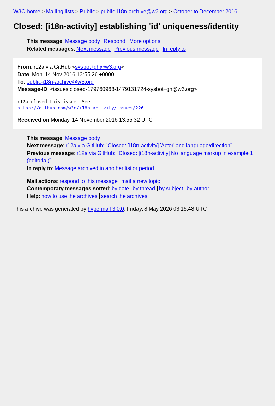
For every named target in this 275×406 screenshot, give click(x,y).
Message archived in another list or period (104, 168)
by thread (144, 188)
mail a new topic (140, 181)
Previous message (136, 49)
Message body (82, 41)
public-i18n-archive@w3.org (134, 11)
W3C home (26, 11)
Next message (93, 49)
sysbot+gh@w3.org (98, 67)
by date (120, 188)
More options (144, 41)
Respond (114, 41)
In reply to (174, 49)
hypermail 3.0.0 (106, 209)
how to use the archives (69, 196)
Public (87, 11)
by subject (171, 188)
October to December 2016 (205, 11)
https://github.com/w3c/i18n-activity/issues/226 (80, 107)
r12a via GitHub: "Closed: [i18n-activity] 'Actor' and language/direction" (149, 145)
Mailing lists (60, 11)
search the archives (124, 196)
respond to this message (89, 181)
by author (198, 188)
